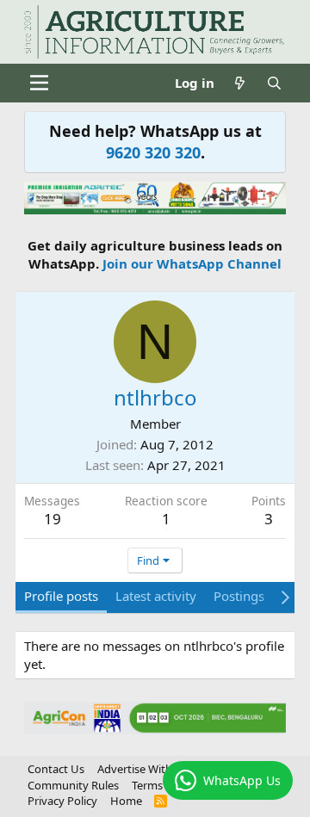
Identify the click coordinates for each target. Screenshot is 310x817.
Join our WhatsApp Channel (192, 263)
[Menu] (39, 82)
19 (52, 519)
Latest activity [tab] (155, 595)
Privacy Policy (62, 800)
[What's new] (240, 83)
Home (126, 800)
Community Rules (73, 785)
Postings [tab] (239, 595)
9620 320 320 (153, 152)
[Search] (274, 83)
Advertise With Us (143, 769)
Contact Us (56, 769)
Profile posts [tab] (61, 595)
